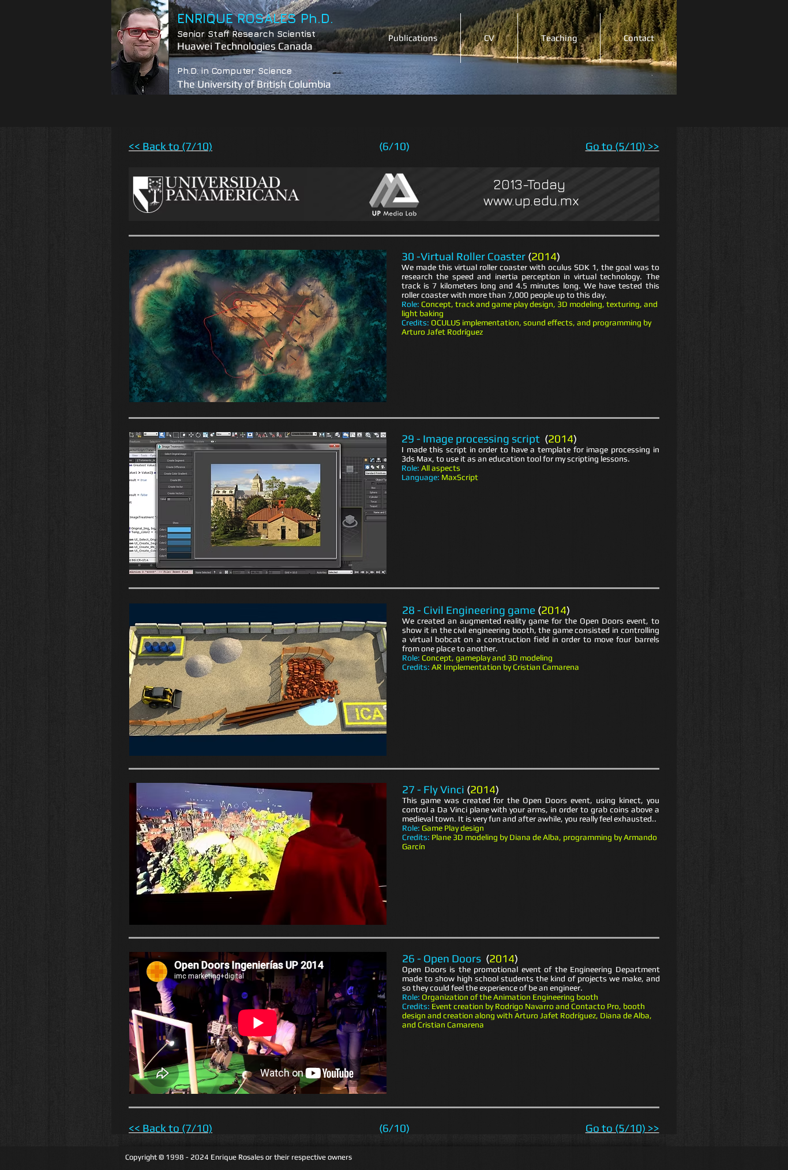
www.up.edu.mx (531, 200)
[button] (258, 326)
